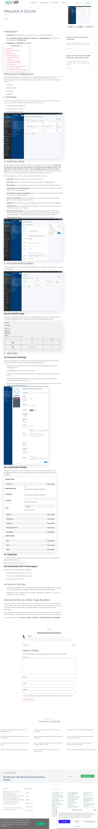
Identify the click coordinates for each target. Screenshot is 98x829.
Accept (64, 821)
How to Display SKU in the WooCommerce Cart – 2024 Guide (88, 805)
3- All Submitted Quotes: (12, 55)
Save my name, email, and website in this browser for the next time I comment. (48, 695)
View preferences (89, 821)
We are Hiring (29, 810)
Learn (64, 3)
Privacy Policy (77, 826)
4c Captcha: (10, 64)
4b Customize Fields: (13, 62)
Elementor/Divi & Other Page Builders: (16, 69)
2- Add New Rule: (10, 54)
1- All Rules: (8, 52)
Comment (25, 657)
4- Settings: (8, 59)
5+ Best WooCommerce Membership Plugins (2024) (80, 729)
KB (9, 14)
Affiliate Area (29, 803)
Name (24, 677)
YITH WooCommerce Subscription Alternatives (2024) (14, 749)
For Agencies (44, 3)
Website (24, 689)
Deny (76, 821)
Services (55, 3)
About (27, 792)
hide (21, 45)
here (18, 560)
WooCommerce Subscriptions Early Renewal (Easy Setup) (82, 749)
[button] (95, 810)
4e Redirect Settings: (13, 68)
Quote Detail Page (12, 57)
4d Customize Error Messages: (16, 66)
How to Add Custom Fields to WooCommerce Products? (57, 804)
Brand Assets (29, 806)
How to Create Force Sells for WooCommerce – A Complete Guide (73, 799)
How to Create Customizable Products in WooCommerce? (57, 800)
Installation (8, 48)
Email (24, 683)
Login (78, 2)
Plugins (33, 3)
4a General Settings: (13, 61)
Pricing (28, 799)
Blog (27, 796)
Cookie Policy (15, 826)
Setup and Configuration (12, 50)
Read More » (69, 48)
